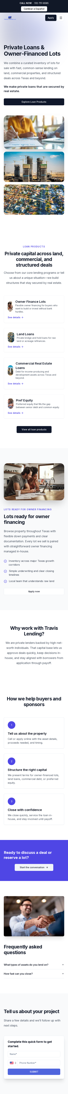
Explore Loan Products (34, 101)
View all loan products (34, 429)
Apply (51, 17)
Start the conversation (32, 867)
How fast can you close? (18, 973)
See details (14, 317)
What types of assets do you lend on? (26, 964)
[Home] (11, 18)
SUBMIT (34, 1071)
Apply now (34, 591)
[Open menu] (61, 18)
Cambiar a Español (34, 8)
